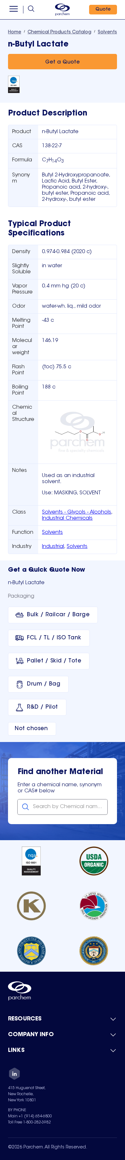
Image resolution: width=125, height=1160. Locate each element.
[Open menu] (13, 9)
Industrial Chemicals (67, 518)
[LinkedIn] (14, 1074)
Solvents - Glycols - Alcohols (76, 512)
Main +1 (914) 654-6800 (30, 1116)
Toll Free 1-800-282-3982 (29, 1122)
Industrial (53, 546)
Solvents (52, 532)
